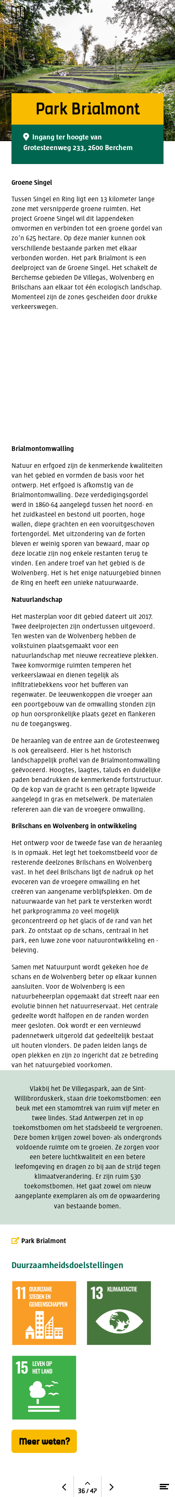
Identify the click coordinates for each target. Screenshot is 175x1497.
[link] (19, 29)
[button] (18, 12)
